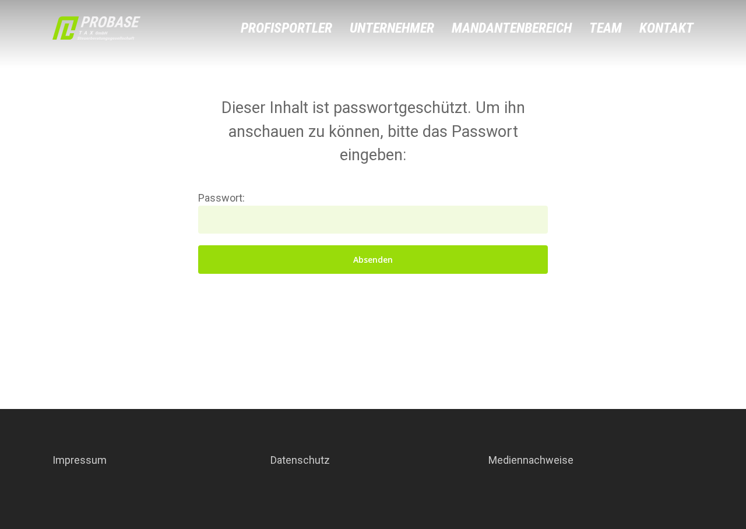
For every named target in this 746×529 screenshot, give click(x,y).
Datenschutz (300, 460)
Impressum (79, 460)
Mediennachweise (530, 460)
